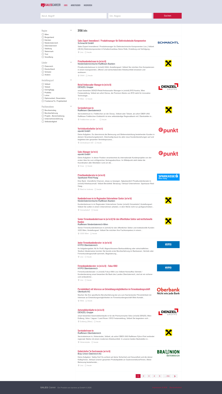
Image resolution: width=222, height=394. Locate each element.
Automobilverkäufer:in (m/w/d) (91, 309)
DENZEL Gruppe (85, 87)
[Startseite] (50, 5)
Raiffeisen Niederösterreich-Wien (93, 224)
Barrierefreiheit (176, 387)
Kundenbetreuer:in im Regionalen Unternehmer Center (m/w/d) (105, 198)
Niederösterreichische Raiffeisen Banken (96, 64)
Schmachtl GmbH (86, 43)
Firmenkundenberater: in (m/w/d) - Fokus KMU (97, 265)
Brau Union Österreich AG (89, 354)
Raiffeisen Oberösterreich (89, 110)
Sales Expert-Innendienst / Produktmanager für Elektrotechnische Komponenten (112, 40)
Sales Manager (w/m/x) (88, 151)
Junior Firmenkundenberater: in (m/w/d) (95, 242)
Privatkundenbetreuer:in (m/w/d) (92, 61)
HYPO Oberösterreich (88, 245)
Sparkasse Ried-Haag (88, 178)
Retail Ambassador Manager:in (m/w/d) (94, 84)
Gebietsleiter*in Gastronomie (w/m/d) (94, 351)
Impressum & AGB (159, 387)
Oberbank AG (84, 292)
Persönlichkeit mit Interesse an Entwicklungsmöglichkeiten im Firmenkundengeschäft (114, 289)
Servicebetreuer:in (86, 107)
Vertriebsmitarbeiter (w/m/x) (90, 128)
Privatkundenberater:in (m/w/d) (91, 175)
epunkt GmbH (84, 131)
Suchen (167, 16)
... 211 (167, 376)
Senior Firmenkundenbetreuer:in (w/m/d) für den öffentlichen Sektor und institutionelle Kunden (115, 220)
